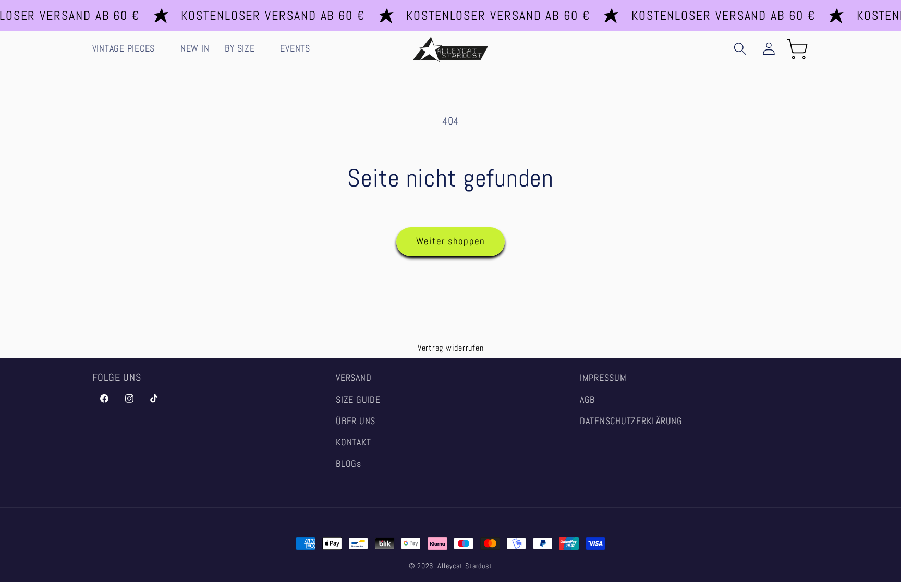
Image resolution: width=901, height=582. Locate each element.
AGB (587, 399)
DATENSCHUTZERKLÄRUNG (631, 421)
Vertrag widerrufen (451, 347)
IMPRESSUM (603, 377)
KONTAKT (353, 442)
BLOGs (348, 463)
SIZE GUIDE (358, 399)
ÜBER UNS (355, 421)
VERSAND (353, 377)
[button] (128, 49)
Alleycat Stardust (464, 566)
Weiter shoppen (450, 241)
